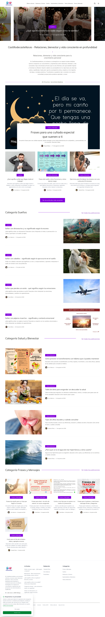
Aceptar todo (17, 612)
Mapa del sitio (62, 604)
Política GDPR (45, 604)
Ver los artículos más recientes (52, 200)
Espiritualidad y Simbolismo (57, 3)
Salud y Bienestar (69, 3)
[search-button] (95, 3)
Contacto (39, 604)
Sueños (48, 3)
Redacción (47, 566)
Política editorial (53, 604)
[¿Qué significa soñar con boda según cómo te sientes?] (52, 24)
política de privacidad (8, 605)
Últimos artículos (30, 3)
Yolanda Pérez (47, 569)
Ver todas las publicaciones (90, 213)
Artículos (27, 566)
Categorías (66, 566)
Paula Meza (46, 574)
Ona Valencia (47, 571)
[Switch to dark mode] (98, 3)
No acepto (17, 609)
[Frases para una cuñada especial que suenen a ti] (52, 117)
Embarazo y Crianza (40, 3)
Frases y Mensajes (78, 3)
